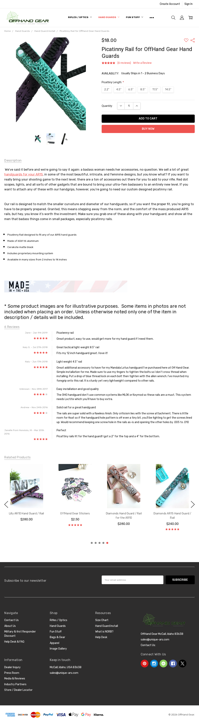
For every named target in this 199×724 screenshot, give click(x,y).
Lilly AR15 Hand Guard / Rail (172, 513)
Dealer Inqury (12, 667)
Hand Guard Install (106, 626)
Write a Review (142, 63)
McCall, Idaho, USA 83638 (65, 667)
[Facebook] (173, 663)
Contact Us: (148, 645)
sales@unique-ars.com (64, 673)
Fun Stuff (133, 17)
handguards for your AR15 (23, 174)
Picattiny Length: (113, 82)
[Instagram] (154, 663)
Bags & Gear (57, 637)
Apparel (54, 643)
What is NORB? (104, 631)
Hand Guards (107, 17)
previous (6, 504)
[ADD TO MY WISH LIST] (41, 476)
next (193, 504)
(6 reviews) (124, 63)
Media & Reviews (14, 678)
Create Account (170, 4)
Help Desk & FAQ (14, 641)
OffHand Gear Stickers (26, 513)
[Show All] (151, 17)
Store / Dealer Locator (18, 690)
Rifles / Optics (78, 17)
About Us (10, 626)
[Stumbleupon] (163, 663)
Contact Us (11, 620)
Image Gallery (58, 648)
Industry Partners (15, 684)
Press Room (11, 673)
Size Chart (101, 620)
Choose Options (26, 500)
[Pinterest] (144, 663)
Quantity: (107, 105)
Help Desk (101, 637)
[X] (182, 663)
